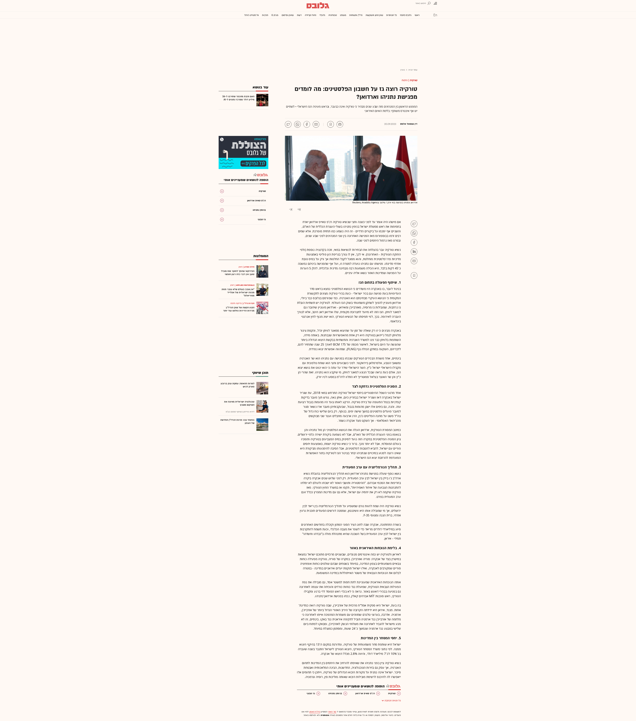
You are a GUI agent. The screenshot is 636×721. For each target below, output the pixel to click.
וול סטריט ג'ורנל (251, 15)
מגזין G (274, 15)
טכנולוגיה (332, 15)
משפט (343, 15)
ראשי (417, 15)
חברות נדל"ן (248, 303)
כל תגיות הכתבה (393, 700)
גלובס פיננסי (405, 15)
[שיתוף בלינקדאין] (414, 251)
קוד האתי (332, 711)
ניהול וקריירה (310, 15)
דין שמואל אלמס (408, 124)
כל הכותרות (391, 15)
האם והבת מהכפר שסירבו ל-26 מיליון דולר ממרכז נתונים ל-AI (238, 98)
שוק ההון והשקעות (374, 15)
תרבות (265, 15)
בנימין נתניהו (335, 693)
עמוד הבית (412, 70)
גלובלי (322, 15)
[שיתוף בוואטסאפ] (297, 124)
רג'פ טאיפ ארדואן (365, 693)
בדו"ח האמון (314, 711)
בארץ (402, 70)
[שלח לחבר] (414, 261)
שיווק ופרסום (288, 15)
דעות (299, 15)
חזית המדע (249, 267)
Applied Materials (245, 285)
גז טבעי (311, 693)
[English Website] (435, 15)
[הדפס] (340, 124)
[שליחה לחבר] (316, 124)
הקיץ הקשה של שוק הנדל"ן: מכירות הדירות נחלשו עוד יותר (238, 309)
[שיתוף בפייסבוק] (306, 124)
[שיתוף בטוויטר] (288, 124)
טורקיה (413, 80)
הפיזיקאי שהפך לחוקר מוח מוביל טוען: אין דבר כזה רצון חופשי (237, 273)
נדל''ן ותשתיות (355, 15)
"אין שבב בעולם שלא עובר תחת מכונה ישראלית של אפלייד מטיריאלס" (238, 292)
